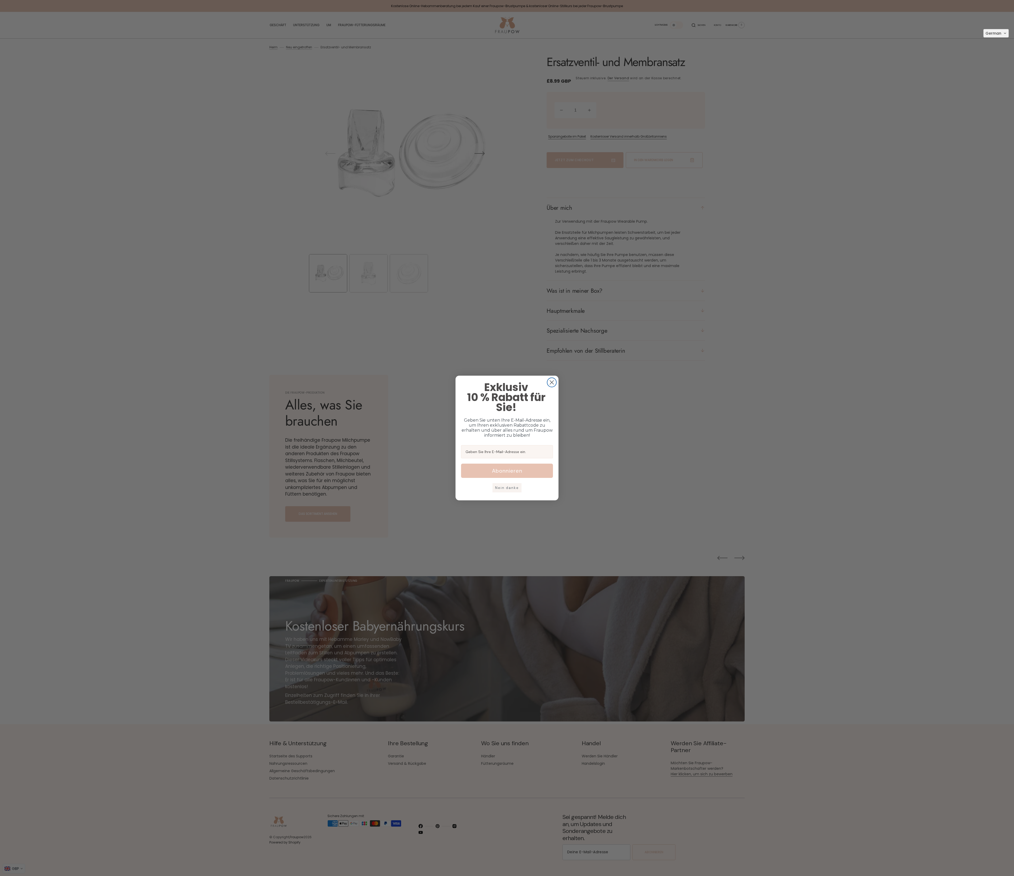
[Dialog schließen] (551, 382)
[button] (996, 33)
